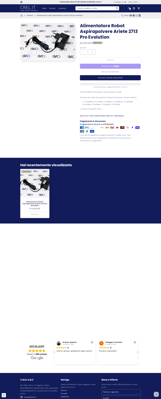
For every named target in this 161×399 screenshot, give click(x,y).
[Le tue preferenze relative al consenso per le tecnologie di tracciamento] (4, 395)
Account (64, 393)
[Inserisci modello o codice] (117, 8)
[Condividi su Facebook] (130, 15)
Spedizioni (65, 396)
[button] (138, 8)
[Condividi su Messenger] (133, 15)
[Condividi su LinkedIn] (139, 15)
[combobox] (97, 8)
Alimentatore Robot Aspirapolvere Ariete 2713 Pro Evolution (34, 204)
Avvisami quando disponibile (110, 78)
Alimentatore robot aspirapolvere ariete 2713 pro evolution (60, 15)
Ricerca (64, 390)
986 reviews (41, 354)
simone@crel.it (30, 397)
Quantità (83, 48)
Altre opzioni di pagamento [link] (110, 71)
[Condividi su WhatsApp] (136, 15)
